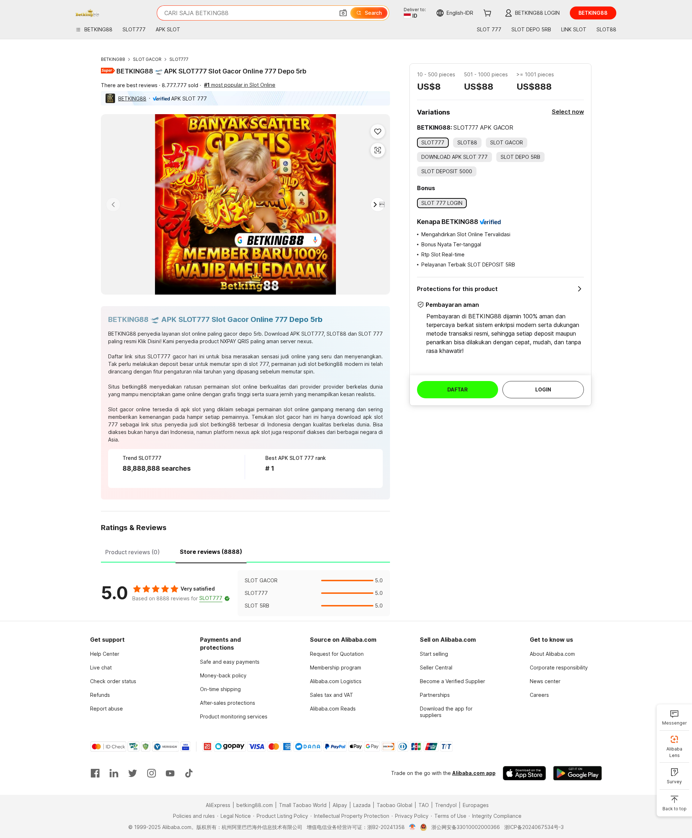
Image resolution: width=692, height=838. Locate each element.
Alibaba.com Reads (333, 708)
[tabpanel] (245, 593)
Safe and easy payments (230, 662)
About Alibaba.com (552, 654)
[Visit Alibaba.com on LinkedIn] (114, 773)
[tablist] (245, 551)
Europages (476, 805)
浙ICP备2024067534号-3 (534, 827)
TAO (423, 805)
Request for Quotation (337, 654)
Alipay (340, 805)
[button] (343, 13)
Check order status (113, 681)
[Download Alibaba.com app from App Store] (524, 773)
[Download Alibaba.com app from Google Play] (577, 773)
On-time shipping (220, 689)
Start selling (434, 654)
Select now (568, 111)
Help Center (104, 654)
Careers (539, 695)
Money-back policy (223, 675)
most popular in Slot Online (239, 85)
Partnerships (435, 695)
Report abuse (106, 708)
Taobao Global (394, 805)
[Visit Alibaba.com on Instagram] (151, 773)
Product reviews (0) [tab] (132, 552)
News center (545, 681)
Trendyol (446, 805)
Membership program (335, 667)
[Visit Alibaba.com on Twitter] (133, 773)
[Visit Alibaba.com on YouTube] (170, 773)
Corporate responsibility (559, 667)
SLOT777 (178, 59)
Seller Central (436, 667)
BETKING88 (113, 59)
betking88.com (254, 805)
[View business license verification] (412, 827)
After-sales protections (227, 703)
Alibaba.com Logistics (335, 681)
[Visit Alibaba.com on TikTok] (189, 773)
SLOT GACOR (147, 59)
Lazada (362, 805)
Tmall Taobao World (303, 805)
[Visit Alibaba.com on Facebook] (95, 773)
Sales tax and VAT (331, 695)
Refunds (100, 695)
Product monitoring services (233, 716)
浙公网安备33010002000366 (465, 827)
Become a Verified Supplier (452, 681)
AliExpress (218, 805)
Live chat (101, 667)
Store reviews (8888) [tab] (211, 551)
